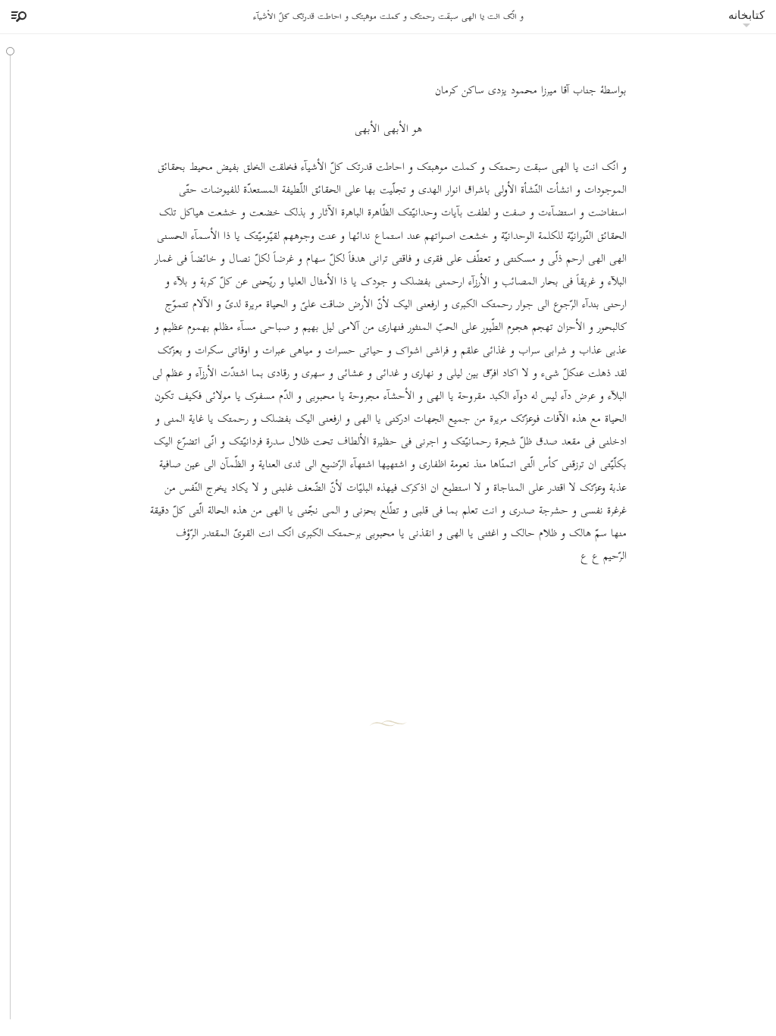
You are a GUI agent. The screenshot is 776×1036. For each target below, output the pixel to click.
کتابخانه (746, 14)
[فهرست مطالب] (16, 16)
